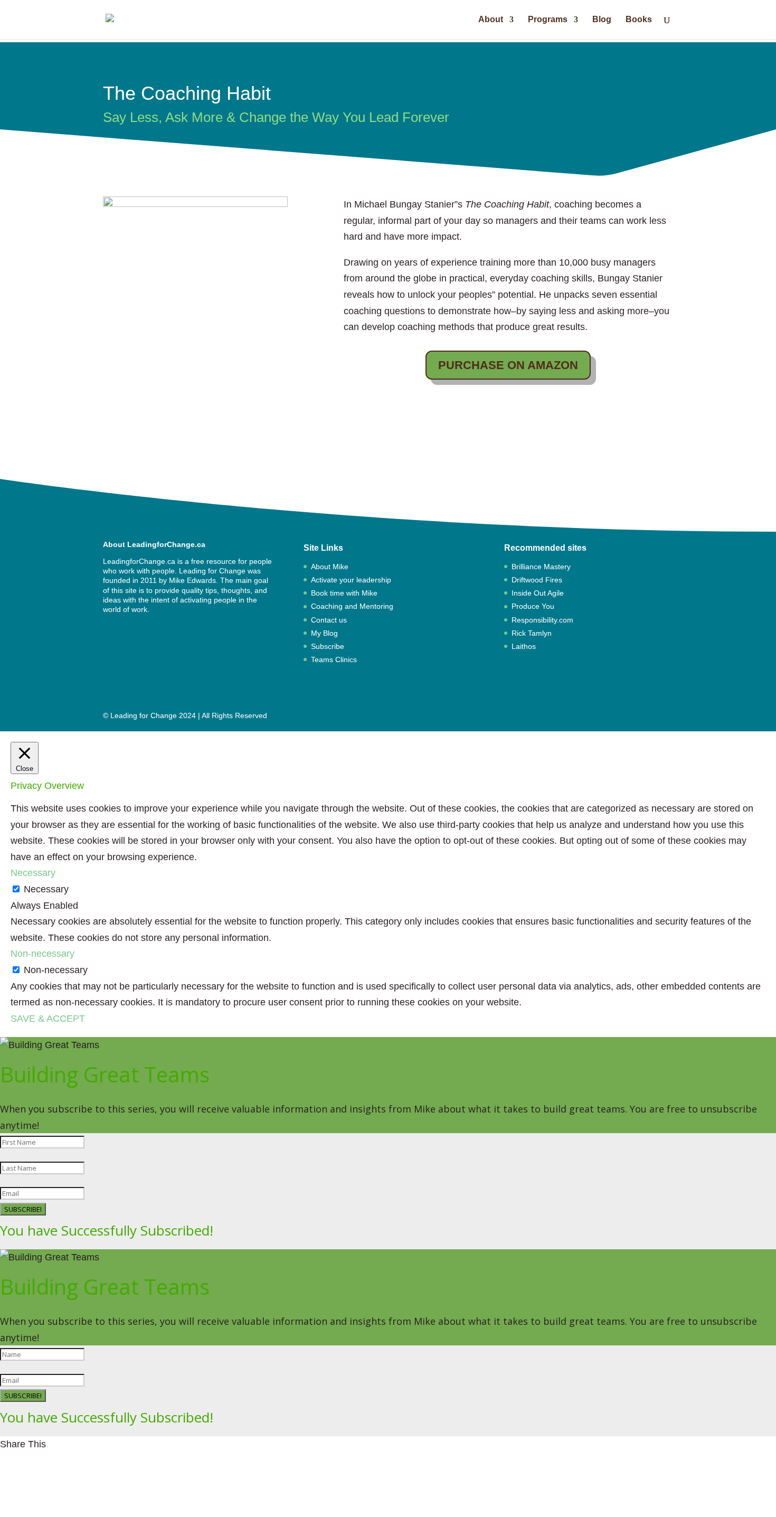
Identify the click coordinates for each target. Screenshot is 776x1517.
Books (639, 20)
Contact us (329, 620)
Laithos (524, 646)
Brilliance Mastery (541, 566)
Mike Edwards (192, 580)
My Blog (324, 633)
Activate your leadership (351, 580)
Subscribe (327, 646)
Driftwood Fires (537, 580)
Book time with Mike (344, 593)
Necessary (46, 889)
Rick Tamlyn (532, 633)
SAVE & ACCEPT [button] (48, 1018)
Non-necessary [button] (42, 953)
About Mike (329, 566)
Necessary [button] (33, 873)
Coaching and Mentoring (352, 606)
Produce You (533, 606)
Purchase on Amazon (508, 365)
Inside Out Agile (538, 593)
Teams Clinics (334, 659)
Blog (601, 20)
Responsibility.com (542, 620)
